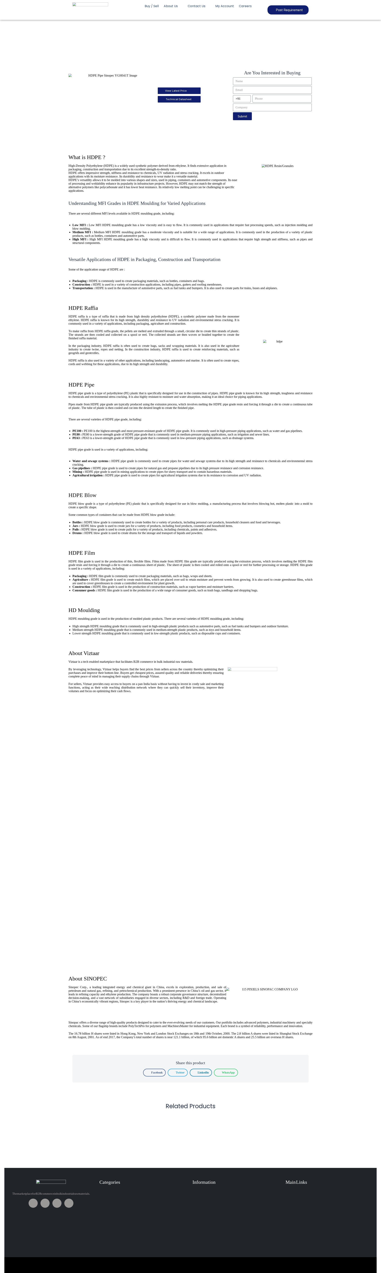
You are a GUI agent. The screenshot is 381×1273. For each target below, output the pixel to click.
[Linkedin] (57, 1203)
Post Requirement (289, 10)
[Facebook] (33, 1203)
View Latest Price (176, 90)
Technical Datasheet (178, 99)
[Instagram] (68, 1203)
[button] (154, 1072)
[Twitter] (45, 1203)
